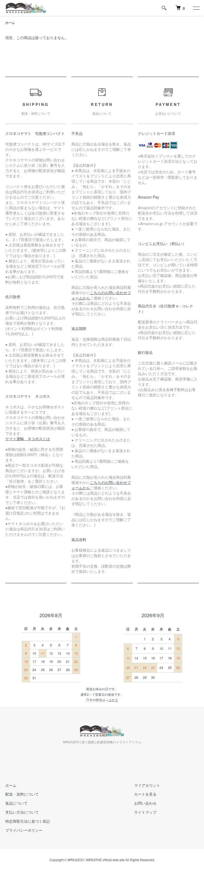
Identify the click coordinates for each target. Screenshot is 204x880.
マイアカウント (147, 785)
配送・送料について (22, 794)
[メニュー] (196, 8)
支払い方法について (22, 812)
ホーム (10, 22)
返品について (16, 803)
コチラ (113, 699)
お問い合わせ (145, 803)
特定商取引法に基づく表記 (27, 821)
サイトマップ (145, 812)
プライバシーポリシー (23, 830)
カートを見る (145, 794)
